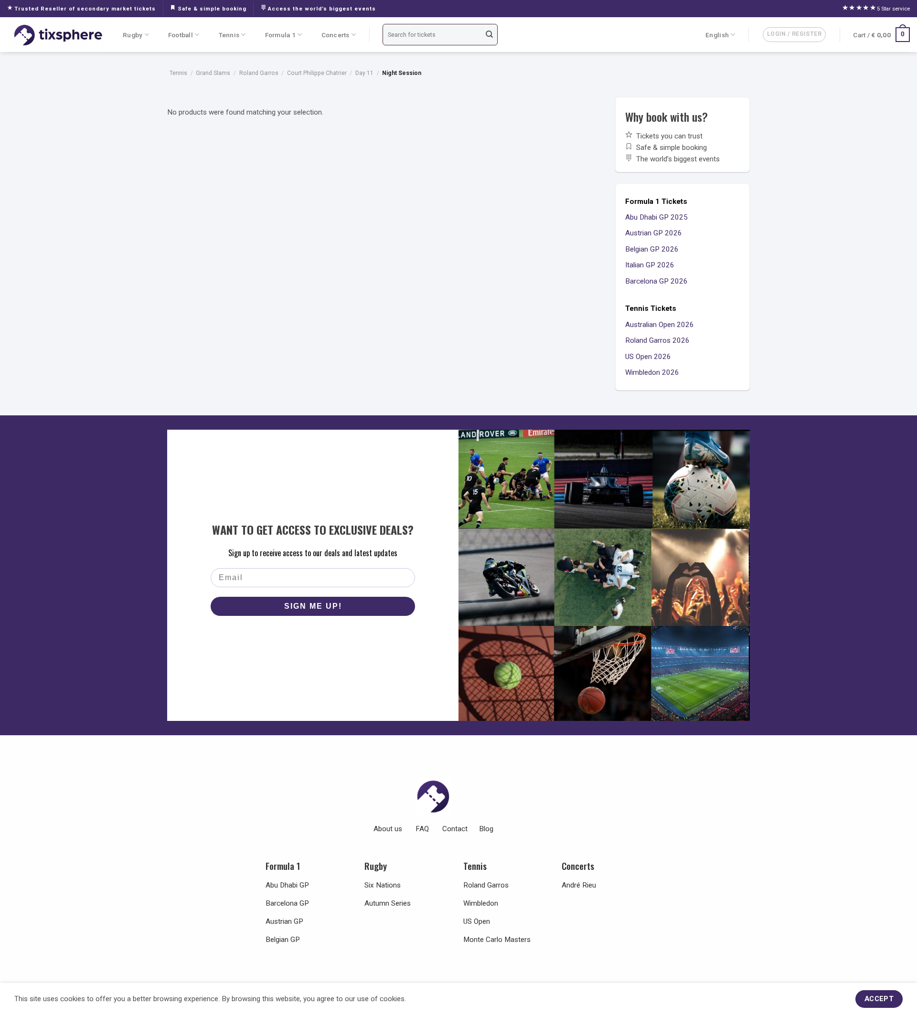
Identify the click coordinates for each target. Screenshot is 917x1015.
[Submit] (489, 34)
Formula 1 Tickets (656, 201)
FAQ (422, 829)
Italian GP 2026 (649, 265)
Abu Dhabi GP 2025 (656, 217)
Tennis (229, 35)
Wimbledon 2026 (652, 372)
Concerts (335, 35)
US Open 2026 (648, 356)
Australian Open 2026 (659, 324)
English (717, 35)
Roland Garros (258, 73)
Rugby (132, 35)
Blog (486, 829)
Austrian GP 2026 (653, 233)
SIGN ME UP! (313, 606)
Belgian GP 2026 (652, 249)
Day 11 (364, 73)
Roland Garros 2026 (657, 340)
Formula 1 (280, 35)
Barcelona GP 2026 (656, 281)
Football (180, 35)
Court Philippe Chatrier (317, 73)
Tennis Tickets (650, 308)
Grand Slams (213, 73)
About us (387, 829)
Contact (455, 829)
